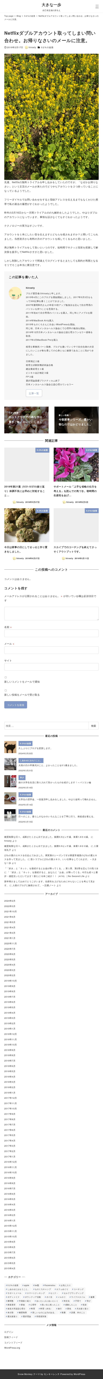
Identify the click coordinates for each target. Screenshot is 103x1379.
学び (89, 1300)
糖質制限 (23, 1312)
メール (9, 643)
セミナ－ (54, 1293)
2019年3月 (9, 1017)
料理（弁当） (46, 1308)
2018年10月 (10, 1044)
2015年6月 (9, 1257)
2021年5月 (9, 922)
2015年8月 (9, 1247)
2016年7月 (9, 1188)
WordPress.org (12, 1347)
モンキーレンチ (52, 1374)
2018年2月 (9, 1087)
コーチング (79, 1289)
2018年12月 (10, 1033)
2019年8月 (9, 991)
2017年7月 (9, 1124)
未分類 (11, 1312)
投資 (85, 1304)
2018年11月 (10, 1039)
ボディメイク (13, 1296)
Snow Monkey (25, 1374)
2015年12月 (10, 1225)
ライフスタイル (78, 1296)
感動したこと (71, 1304)
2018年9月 (9, 1050)
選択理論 (27, 1316)
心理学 (33, 1304)
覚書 (64, 1312)
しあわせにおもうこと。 (19, 1289)
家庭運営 (12, 1304)
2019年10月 (10, 980)
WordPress (79, 1374)
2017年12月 (10, 1097)
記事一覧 (34, 393)
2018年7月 (9, 1060)
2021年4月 (9, 927)
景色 (69, 1308)
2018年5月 (9, 1071)
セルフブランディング (74, 1293)
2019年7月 (9, 996)
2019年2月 (9, 1023)
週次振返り (13, 1316)
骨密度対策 (41, 1316)
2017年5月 (9, 1135)
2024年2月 (9, 900)
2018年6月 (9, 1066)
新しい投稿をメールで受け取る (22, 694)
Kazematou (50, 1285)
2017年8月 (9, 1119)
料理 (33, 1308)
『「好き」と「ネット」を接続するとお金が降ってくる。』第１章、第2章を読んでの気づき (51, 868)
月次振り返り (83, 1308)
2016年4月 (9, 1204)
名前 (8, 627)
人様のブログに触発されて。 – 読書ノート (34, 885)
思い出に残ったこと (51, 1304)
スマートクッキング (36, 1293)
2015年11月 (10, 1231)
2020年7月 (9, 948)
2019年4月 (9, 1012)
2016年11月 (10, 1167)
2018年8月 (9, 1055)
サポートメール (14, 1293)
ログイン (8, 1331)
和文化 (67, 1300)
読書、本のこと (78, 1312)
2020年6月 (9, 954)
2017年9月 (9, 1113)
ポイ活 (49, 1296)
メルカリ (62, 1296)
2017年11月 (10, 1103)
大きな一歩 (51, 4)
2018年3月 (9, 1081)
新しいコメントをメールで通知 (22, 681)
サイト (8, 660)
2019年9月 (9, 986)
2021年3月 (9, 932)
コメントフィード (13, 1342)
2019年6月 (9, 1001)
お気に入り (66, 1285)
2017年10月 (10, 1108)
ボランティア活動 (33, 1296)
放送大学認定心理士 (16, 1308)
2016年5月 (9, 1199)
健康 (93, 1296)
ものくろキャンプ (43, 1289)
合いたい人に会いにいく (47, 1300)
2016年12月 (10, 1161)
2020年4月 (9, 964)
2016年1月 (9, 1220)
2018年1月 (9, 1092)
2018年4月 (9, 1076)
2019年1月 (9, 1028)
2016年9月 (9, 1177)
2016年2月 (9, 1215)
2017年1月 (9, 1156)
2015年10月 (10, 1236)
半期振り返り (25, 1300)
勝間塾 (11, 1300)
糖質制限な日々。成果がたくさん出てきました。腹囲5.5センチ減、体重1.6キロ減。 (47, 836)
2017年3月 (9, 1145)
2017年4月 (9, 1140)
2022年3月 (9, 906)
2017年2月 (9, 1151)
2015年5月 (9, 1263)
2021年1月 (9, 938)
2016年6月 (9, 1193)
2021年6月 (9, 916)
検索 (93, 725)
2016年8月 (9, 1183)
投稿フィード (11, 1337)
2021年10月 (10, 911)
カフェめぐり (62, 1289)
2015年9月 (9, 1241)
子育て (78, 1300)
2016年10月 (10, 1172)
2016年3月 (9, 1209)
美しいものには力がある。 (44, 1312)
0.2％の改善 (47, 47)
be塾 (37, 1285)
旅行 (60, 1308)
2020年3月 (9, 970)
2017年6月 (9, 1129)
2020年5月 (9, 959)
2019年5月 (9, 1007)
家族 (23, 1304)
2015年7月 (9, 1252)
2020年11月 (10, 943)
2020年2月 (9, 975)
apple (26, 1285)
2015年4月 (9, 1268)
